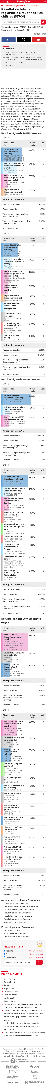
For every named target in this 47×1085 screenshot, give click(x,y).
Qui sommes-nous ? (10, 1049)
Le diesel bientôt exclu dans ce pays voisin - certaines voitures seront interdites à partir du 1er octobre (23, 1026)
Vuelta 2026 (9, 998)
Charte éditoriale (30, 1049)
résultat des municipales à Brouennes (17, 101)
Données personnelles (10, 1054)
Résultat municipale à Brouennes (18, 919)
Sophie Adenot (10, 988)
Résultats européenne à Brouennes (19, 916)
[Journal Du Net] (12, 1071)
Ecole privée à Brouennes (15, 933)
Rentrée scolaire (11, 992)
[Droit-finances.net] (35, 1072)
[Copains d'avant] (12, 1077)
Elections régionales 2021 (17, 6)
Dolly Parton (9, 979)
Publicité (41, 1049)
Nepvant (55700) (19, 27)
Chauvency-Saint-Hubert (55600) (15, 30)
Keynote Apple (10, 995)
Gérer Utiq (40, 1054)
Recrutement (35, 1051)
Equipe (21, 1049)
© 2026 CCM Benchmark (36, 1056)
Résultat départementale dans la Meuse (21, 906)
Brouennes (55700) (12, 930)
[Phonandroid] (35, 1082)
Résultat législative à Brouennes (17, 913)
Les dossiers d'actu (13, 957)
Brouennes (30, 58)
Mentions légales (8, 1056)
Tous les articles (19, 1051)
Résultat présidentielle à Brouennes (19, 909)
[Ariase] (12, 1082)
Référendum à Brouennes (15, 922)
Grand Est (34, 6)
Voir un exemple (36, 951)
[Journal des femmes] (12, 1067)
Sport (7, 954)
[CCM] (35, 1066)
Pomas (7, 985)
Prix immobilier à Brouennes (16, 936)
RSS (27, 1051)
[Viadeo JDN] (35, 1077)
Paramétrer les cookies (27, 1054)
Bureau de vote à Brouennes (16, 903)
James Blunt (9, 982)
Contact (10, 1051)
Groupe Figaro (20, 1056)
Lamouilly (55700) (35, 27)
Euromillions (9, 1001)
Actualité (9, 951)
